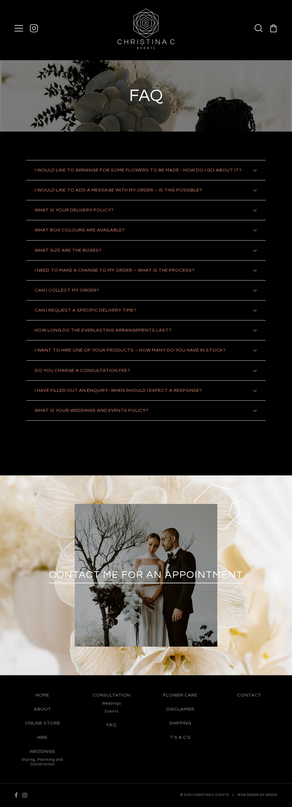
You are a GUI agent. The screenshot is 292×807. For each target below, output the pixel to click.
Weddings (42, 751)
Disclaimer (180, 709)
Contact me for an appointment (146, 574)
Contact (249, 695)
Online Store (42, 723)
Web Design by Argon (257, 794)
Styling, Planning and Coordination (42, 762)
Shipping (180, 723)
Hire (42, 737)
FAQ (112, 725)
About (42, 709)
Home (42, 695)
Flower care (180, 695)
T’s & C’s (180, 737)
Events (111, 711)
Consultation (111, 695)
